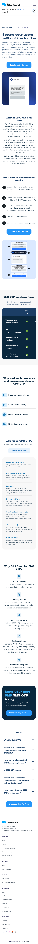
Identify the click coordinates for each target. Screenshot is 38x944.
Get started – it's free (19, 65)
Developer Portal (7, 900)
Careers (4, 844)
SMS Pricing (5, 879)
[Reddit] (12, 932)
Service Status (6, 924)
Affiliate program (7, 856)
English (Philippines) (9, 826)
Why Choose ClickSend (8, 848)
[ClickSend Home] (10, 822)
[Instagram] (9, 932)
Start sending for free (19, 713)
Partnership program (8, 852)
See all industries (19, 450)
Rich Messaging (6, 869)
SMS (3, 865)
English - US (21, 9)
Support (4, 920)
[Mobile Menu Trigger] (34, 4)
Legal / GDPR (5, 928)
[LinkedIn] (3, 932)
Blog (3, 892)
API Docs (4, 896)
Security (4, 903)
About (4, 840)
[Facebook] (6, 932)
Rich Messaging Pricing (8, 882)
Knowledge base (6, 911)
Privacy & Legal (13, 941)
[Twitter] (15, 932)
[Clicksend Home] (11, 5)
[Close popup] (34, 11)
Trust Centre (5, 907)
